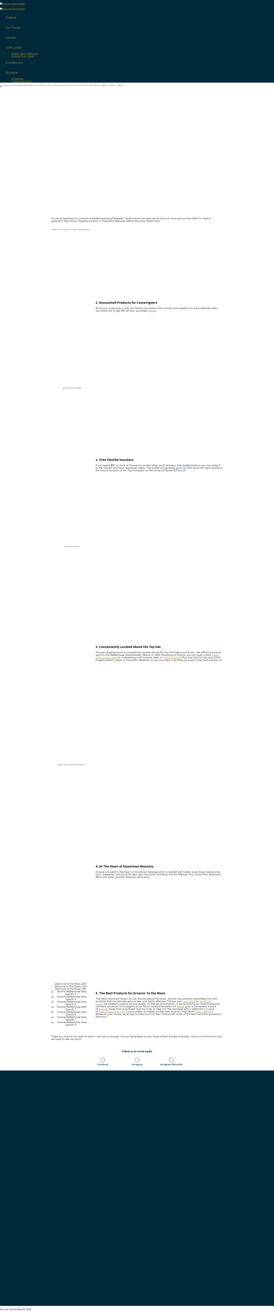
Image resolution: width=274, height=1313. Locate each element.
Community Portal (22, 81)
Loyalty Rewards (127, 1179)
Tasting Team (125, 1170)
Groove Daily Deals (22, 56)
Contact (122, 1175)
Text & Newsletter (127, 1165)
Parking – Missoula (201, 1179)
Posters (194, 1175)
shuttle (186, 465)
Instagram (137, 1064)
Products (11, 17)
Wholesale (12, 72)
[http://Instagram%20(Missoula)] (171, 1060)
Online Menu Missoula (24, 53)
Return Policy (125, 1199)
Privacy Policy (125, 1208)
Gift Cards (123, 1194)
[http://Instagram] (137, 1060)
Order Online (14, 47)
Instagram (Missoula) (171, 1064)
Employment (124, 1184)
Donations (123, 1189)
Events (121, 1213)
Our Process (13, 27)
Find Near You (14, 62)
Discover (11, 37)
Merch (194, 1184)
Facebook (102, 1064)
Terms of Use (125, 1204)
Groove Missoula (200, 1170)
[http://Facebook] (102, 1060)
